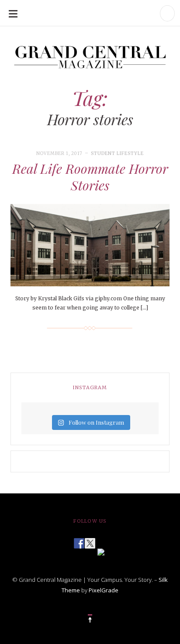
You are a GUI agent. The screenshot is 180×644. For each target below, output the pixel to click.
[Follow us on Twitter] (90, 540)
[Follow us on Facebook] (79, 540)
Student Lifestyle (117, 153)
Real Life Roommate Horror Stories (90, 177)
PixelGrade (103, 590)
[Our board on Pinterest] (101, 551)
